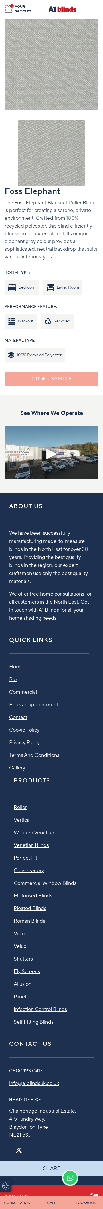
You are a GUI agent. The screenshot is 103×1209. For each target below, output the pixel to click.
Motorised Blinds (33, 896)
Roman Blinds (29, 921)
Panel (20, 997)
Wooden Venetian (34, 832)
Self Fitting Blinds (34, 1022)
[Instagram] (26, 1147)
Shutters (23, 959)
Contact (18, 717)
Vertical (22, 820)
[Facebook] (11, 1147)
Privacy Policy (24, 742)
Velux (20, 946)
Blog (14, 679)
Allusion (22, 984)
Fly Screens (27, 971)
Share (51, 1168)
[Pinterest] (31, 1147)
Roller (20, 807)
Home (16, 667)
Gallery (17, 768)
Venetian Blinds (31, 845)
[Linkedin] (35, 1147)
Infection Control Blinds (40, 1009)
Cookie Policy (24, 730)
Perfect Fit (25, 858)
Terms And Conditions (34, 755)
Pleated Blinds (30, 908)
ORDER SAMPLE (51, 379)
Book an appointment (33, 704)
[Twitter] (19, 1150)
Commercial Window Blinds (45, 883)
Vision (20, 933)
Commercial (23, 692)
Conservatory (29, 870)
